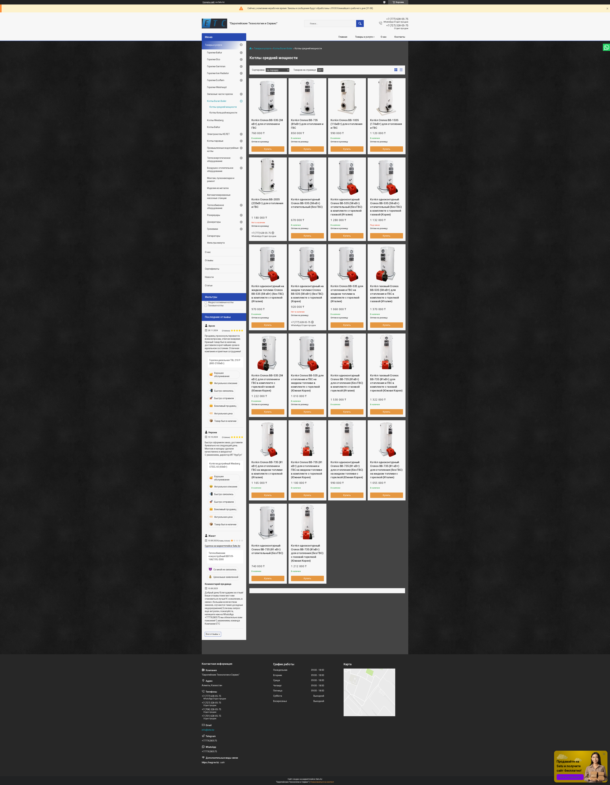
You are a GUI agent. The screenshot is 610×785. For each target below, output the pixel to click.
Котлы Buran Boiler (282, 48)
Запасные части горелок (220, 94)
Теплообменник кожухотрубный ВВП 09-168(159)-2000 (221, 556)
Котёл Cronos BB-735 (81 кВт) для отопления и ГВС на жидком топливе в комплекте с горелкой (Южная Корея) (306, 470)
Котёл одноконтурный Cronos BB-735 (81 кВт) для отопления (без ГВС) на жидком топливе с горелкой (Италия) (386, 470)
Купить (268, 149)
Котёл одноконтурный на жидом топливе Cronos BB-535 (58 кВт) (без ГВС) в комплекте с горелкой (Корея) (307, 294)
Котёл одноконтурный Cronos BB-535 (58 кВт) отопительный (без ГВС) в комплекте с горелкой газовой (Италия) (346, 207)
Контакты (399, 37)
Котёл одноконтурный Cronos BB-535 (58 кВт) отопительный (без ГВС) (307, 203)
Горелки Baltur (214, 52)
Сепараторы (213, 236)
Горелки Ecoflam (215, 80)
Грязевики (212, 229)
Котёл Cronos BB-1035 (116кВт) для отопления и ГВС (346, 124)
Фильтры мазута (216, 242)
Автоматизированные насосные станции (218, 196)
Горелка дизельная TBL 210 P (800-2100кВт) (224, 362)
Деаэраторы (214, 222)
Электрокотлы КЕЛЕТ (218, 134)
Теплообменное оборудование (215, 207)
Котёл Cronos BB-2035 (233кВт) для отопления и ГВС (267, 203)
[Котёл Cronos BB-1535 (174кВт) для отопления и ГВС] (386, 97)
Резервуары (213, 215)
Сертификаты (212, 269)
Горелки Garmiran (216, 66)
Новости (209, 277)
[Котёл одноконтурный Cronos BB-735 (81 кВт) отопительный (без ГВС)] (268, 522)
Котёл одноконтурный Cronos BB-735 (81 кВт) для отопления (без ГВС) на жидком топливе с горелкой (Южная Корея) (347, 470)
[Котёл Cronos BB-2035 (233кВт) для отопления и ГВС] (268, 176)
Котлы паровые (215, 141)
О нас (383, 37)
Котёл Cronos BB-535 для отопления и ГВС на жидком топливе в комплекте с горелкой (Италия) (347, 294)
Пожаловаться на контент (322, 782)
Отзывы (209, 260)
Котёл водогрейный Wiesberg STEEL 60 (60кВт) (224, 465)
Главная (343, 37)
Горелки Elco (213, 59)
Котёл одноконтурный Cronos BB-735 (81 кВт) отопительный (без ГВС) (267, 549)
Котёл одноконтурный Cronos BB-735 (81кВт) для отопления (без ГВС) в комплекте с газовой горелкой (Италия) (347, 383)
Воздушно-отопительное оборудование (220, 169)
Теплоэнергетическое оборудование (218, 159)
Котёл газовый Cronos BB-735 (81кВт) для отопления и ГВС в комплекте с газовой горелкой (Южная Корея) (386, 383)
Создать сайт (209, 2)
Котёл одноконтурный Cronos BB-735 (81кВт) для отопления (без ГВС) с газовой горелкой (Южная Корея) (307, 553)
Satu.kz (319, 779)
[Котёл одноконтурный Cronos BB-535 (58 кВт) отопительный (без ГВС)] (307, 176)
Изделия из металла (218, 188)
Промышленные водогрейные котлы (223, 149)
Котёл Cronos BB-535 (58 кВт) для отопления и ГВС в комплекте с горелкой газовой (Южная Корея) (267, 383)
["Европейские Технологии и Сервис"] (214, 23)
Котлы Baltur (213, 127)
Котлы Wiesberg (215, 120)
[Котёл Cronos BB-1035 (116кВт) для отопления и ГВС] (347, 97)
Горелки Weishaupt (217, 87)
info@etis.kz (208, 730)
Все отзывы (212, 634)
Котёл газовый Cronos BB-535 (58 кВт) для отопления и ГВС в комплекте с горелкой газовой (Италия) (384, 294)
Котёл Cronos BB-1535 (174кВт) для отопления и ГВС (386, 124)
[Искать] (360, 23)
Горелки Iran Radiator (218, 73)
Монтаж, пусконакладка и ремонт (220, 180)
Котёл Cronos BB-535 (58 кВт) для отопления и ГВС (267, 124)
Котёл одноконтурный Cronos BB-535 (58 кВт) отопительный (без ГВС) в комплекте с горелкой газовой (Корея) (386, 207)
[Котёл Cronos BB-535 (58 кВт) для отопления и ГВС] (268, 97)
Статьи (208, 285)
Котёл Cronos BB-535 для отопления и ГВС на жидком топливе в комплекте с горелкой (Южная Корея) (307, 383)
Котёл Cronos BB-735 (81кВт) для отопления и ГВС (307, 124)
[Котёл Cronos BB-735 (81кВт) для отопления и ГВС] (307, 97)
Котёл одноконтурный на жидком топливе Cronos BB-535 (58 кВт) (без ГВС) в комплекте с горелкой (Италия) (267, 294)
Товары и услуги (364, 37)
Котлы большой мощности (223, 112)
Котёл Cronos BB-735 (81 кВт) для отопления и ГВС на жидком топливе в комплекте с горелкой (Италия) (267, 470)
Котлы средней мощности (223, 107)
